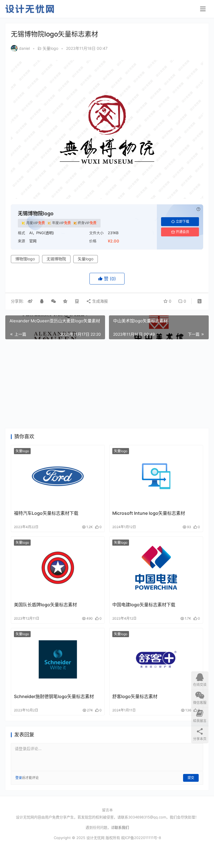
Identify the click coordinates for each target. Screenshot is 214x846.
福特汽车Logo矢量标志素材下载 (46, 513)
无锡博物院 (56, 258)
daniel (24, 48)
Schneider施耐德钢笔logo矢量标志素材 (54, 696)
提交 (191, 778)
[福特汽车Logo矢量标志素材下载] (57, 476)
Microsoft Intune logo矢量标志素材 (148, 513)
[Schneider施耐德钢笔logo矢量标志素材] (57, 659)
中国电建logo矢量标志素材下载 (143, 604)
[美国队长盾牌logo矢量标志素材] (57, 568)
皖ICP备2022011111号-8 (141, 837)
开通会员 (182, 232)
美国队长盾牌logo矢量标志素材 (45, 604)
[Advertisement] (107, 384)
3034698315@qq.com (147, 817)
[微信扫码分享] (53, 301)
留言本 (107, 810)
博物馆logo (25, 258)
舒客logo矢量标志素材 (134, 696)
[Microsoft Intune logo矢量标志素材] (156, 476)
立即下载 (182, 221)
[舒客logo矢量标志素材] (156, 659)
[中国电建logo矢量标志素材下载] (156, 568)
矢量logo (50, 48)
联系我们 (122, 827)
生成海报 (99, 301)
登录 (18, 778)
